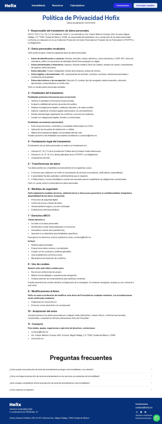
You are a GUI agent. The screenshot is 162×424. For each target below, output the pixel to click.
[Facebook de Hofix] (145, 412)
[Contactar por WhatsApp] (36, 411)
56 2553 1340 (26, 409)
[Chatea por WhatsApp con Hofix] (156, 418)
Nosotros (57, 5)
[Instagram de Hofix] (136, 412)
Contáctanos (122, 5)
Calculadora (77, 5)
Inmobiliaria (38, 5)
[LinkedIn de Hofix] (141, 412)
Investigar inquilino (145, 5)
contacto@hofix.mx (144, 407)
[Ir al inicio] (11, 5)
